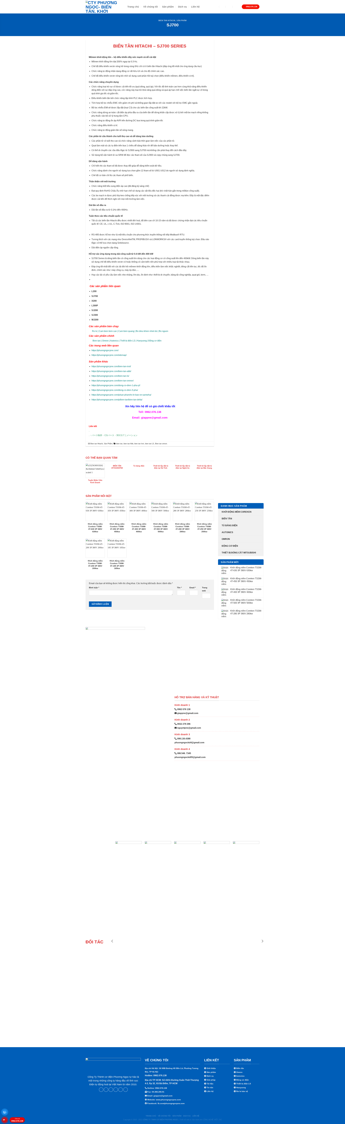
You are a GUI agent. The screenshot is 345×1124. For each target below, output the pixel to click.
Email (192, 587)
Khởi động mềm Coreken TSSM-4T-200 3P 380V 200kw (95, 564)
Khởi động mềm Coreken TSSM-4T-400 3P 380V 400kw (139, 528)
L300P (95, 305)
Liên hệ (195, 6)
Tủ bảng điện (229, 525)
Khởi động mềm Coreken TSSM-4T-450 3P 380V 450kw (117, 528)
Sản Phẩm (182, 21)
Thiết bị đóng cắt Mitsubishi (239, 553)
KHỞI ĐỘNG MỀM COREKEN (236, 512)
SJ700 (95, 296)
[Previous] (112, 941)
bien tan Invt (139, 444)
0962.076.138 (17, 1120)
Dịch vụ (182, 6)
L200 (94, 291)
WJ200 (95, 320)
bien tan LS (149, 444)
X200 (94, 301)
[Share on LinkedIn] (120, 1089)
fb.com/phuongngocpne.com (171, 1103)
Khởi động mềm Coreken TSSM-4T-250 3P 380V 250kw (204, 528)
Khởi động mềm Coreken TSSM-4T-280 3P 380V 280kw (182, 528)
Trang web (204, 589)
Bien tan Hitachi (166, 21)
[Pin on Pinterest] (115, 1089)
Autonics (227, 532)
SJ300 (95, 315)
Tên (179, 587)
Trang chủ (133, 6)
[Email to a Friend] (111, 1089)
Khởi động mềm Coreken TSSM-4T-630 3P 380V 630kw (95, 528)
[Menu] (215, 7)
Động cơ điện (230, 546)
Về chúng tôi (150, 6)
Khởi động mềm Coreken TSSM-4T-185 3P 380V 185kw (117, 564)
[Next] (262, 941)
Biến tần (227, 518)
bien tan (119, 444)
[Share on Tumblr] (125, 1089)
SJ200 (95, 310)
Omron (226, 539)
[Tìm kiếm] (222, 6)
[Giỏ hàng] (236, 7)
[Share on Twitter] (106, 1089)
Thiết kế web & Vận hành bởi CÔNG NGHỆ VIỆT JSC (201, 1120)
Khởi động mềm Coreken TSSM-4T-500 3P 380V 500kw (160, 528)
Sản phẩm (168, 6)
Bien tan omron (161, 444)
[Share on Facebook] (101, 1089)
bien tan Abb (128, 444)
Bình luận (94, 587)
